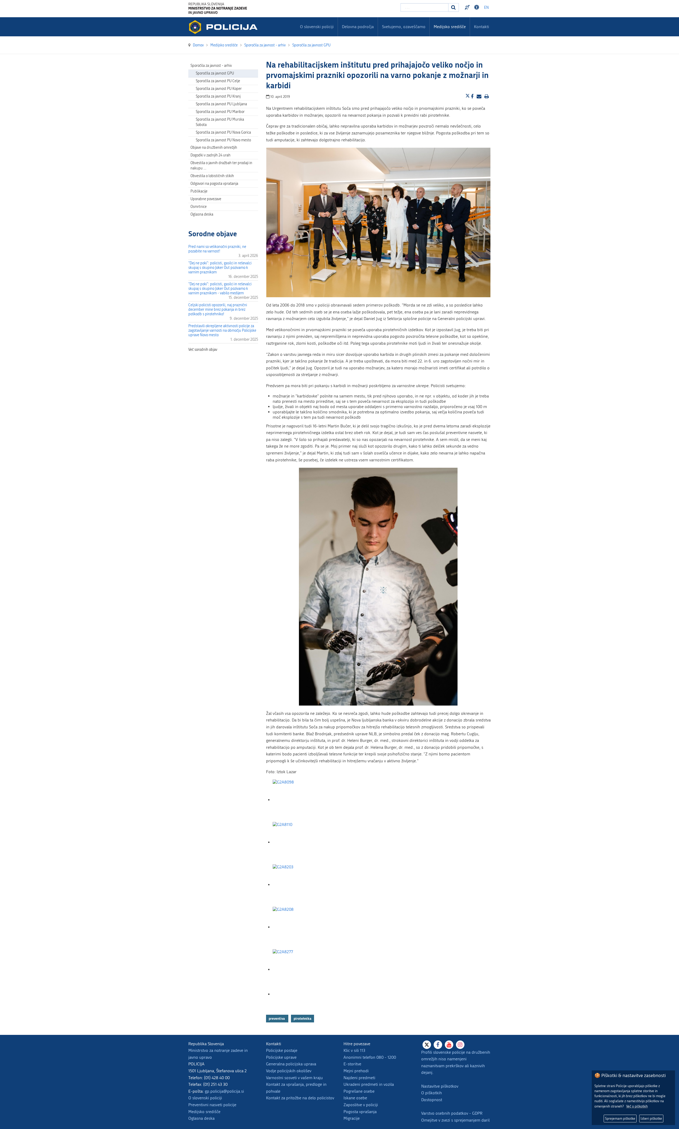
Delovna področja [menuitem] (358, 26)
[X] (427, 1044)
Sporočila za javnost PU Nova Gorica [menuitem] (223, 132)
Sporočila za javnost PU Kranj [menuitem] (218, 96)
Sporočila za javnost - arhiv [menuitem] (211, 65)
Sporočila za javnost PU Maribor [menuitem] (220, 112)
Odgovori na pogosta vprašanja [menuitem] (214, 183)
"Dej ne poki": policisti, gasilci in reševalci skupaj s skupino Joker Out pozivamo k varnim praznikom (219, 267)
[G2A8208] (299, 927)
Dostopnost (477, 7)
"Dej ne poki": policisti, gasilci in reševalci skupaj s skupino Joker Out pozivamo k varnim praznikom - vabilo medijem (219, 288)
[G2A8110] (299, 842)
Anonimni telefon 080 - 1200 (369, 1057)
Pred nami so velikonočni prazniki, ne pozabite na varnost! (217, 248)
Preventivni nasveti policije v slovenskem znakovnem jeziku (468, 7)
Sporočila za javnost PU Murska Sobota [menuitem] (220, 122)
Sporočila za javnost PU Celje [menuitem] (218, 81)
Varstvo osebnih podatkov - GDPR (451, 1113)
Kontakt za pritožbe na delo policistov (300, 1097)
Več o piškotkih (637, 1106)
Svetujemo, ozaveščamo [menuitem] (403, 26)
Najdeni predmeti (359, 1077)
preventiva (277, 1018)
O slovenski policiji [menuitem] (317, 26)
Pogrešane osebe (359, 1091)
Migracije (351, 1118)
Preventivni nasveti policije (212, 1104)
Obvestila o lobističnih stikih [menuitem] (212, 176)
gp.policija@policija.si (224, 1091)
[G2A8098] (299, 799)
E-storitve (352, 1063)
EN (486, 7)
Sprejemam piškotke (620, 1119)
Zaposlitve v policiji (360, 1104)
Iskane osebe (355, 1097)
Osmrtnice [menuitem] (198, 206)
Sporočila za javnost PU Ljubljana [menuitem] (221, 104)
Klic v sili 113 (354, 1050)
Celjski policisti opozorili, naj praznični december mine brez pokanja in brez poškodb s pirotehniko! (217, 309)
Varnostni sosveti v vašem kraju (294, 1077)
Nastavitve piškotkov (439, 1086)
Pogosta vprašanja (360, 1111)
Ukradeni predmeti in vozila (368, 1084)
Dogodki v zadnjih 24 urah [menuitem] (210, 155)
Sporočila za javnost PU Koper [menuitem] (219, 88)
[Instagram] (460, 1044)
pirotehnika (302, 1018)
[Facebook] (438, 1044)
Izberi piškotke (651, 1119)
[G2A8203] (299, 884)
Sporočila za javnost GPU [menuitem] (215, 73)
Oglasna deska (201, 214)
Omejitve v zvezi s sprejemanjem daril (455, 1120)
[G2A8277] (299, 969)
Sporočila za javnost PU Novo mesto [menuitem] (223, 140)
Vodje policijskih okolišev (288, 1070)
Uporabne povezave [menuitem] (205, 199)
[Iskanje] (453, 7)
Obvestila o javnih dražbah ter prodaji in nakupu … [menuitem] (221, 165)
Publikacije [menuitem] (198, 191)
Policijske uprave (281, 1057)
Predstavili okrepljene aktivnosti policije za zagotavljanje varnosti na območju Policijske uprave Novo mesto (222, 330)
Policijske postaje (281, 1050)
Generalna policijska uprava (291, 1063)
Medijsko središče (204, 1111)
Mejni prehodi (356, 1070)
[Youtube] (449, 1044)
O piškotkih (431, 1092)
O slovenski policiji (205, 1097)
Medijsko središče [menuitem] (450, 26)
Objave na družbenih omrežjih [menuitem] (213, 147)
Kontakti (481, 26)
